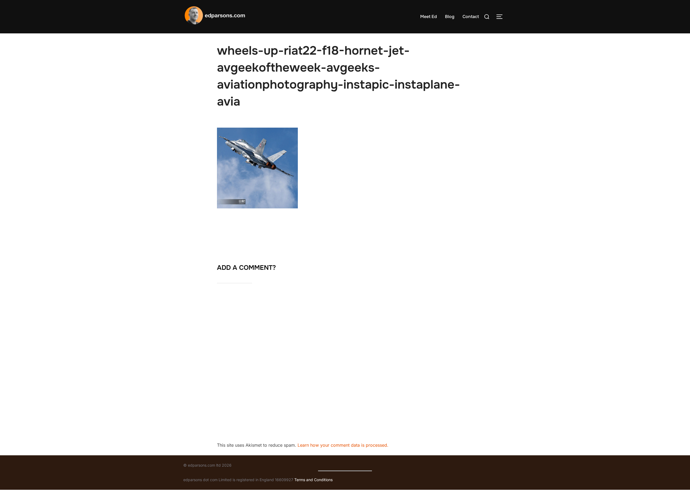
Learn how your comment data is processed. (343, 445)
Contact (471, 16)
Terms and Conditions (313, 479)
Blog (449, 16)
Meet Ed (428, 16)
